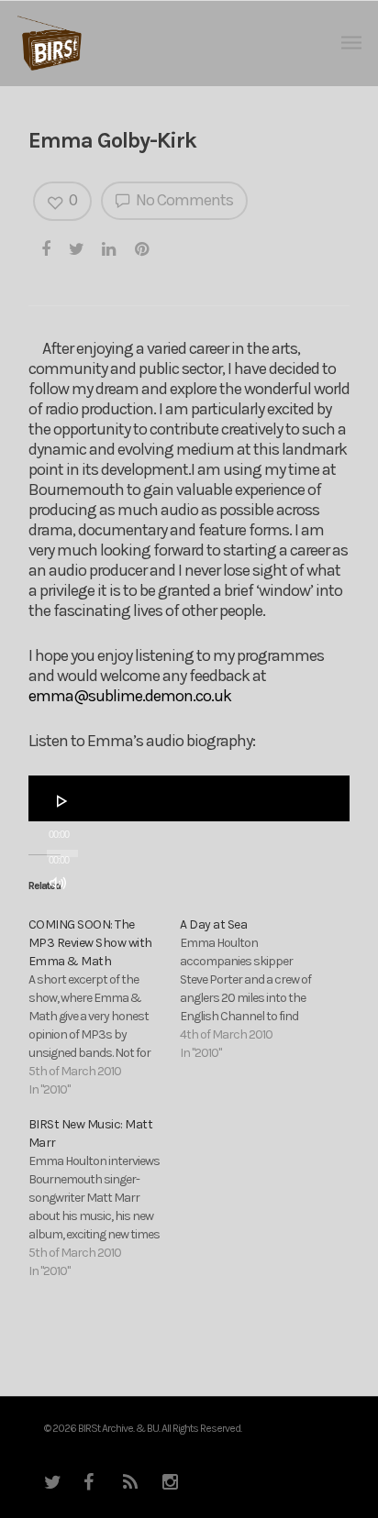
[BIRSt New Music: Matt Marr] (104, 1198)
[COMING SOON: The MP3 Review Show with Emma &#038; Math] (104, 1007)
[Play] (62, 801)
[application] (189, 798)
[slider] (63, 917)
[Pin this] (143, 248)
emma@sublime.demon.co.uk (129, 696)
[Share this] (47, 248)
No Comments (183, 200)
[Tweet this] (77, 248)
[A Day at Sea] (255, 989)
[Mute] (58, 883)
